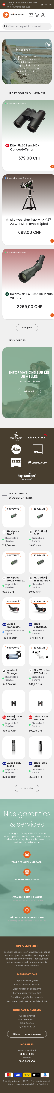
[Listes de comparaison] (31, 15)
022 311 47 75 (29, 1026)
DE (46, 4)
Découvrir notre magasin (27, 1034)
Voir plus (27, 327)
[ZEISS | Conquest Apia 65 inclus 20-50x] (40, 608)
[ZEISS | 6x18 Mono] (40, 747)
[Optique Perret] (13, 15)
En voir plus (27, 788)
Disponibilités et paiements (27, 988)
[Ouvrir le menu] (49, 15)
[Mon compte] (43, 15)
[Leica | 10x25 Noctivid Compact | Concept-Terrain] (13, 701)
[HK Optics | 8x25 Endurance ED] (40, 516)
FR (42, 4)
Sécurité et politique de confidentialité (27, 1001)
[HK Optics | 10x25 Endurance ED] (13, 516)
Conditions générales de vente (27, 997)
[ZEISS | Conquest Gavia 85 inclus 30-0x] (13, 608)
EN (50, 4)
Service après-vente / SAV (27, 993)
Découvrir (29, 391)
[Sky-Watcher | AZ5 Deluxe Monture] (40, 655)
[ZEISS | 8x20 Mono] (13, 747)
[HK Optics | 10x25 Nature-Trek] (13, 562)
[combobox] (27, 26)
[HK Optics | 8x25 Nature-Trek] (40, 562)
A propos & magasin (27, 980)
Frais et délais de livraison (27, 984)
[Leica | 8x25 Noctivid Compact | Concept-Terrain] (40, 701)
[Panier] (37, 15)
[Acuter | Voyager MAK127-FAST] (13, 655)
